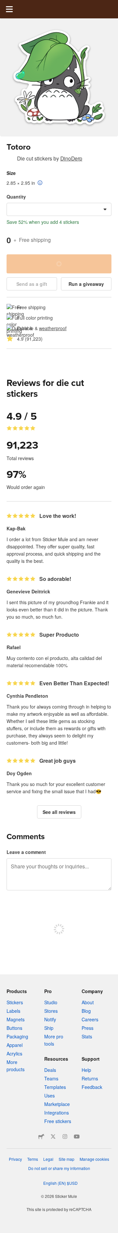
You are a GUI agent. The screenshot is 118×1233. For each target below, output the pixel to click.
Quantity (16, 196)
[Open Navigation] (9, 9)
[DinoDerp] (10, 159)
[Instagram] (65, 1136)
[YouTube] (76, 1136)
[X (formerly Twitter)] (53, 1136)
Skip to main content (5, 5)
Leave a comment (26, 852)
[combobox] (59, 209)
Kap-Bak (16, 528)
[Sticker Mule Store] (41, 1136)
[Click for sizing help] (40, 183)
